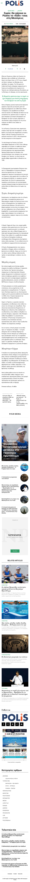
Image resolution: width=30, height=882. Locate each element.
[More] (24, 69)
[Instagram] (8, 724)
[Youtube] (21, 724)
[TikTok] (17, 724)
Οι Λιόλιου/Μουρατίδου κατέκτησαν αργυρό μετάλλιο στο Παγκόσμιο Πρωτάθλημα (14, 448)
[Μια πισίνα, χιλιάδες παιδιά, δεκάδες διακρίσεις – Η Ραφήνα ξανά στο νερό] (24, 467)
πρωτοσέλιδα (11, 762)
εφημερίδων (18, 762)
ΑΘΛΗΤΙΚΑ (4, 585)
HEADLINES (11, 10)
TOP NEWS (4, 688)
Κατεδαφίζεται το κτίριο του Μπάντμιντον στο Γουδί (10, 499)
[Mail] (12, 724)
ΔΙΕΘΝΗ (20, 10)
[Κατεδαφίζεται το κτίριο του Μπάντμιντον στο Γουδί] (24, 500)
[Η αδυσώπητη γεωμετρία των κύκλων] (24, 478)
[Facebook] (3, 724)
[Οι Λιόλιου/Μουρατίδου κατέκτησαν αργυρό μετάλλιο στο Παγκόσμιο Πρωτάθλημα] (15, 574)
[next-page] (25, 427)
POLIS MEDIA (9, 23)
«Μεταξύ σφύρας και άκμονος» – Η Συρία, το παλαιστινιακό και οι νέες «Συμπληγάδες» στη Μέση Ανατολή (21, 400)
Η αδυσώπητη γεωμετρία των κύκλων (14, 657)
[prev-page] (22, 427)
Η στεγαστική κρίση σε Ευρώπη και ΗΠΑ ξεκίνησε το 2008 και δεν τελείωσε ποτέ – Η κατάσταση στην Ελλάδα (9, 510)
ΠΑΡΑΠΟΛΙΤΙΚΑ (6, 654)
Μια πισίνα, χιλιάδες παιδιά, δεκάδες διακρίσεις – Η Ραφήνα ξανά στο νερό (10, 467)
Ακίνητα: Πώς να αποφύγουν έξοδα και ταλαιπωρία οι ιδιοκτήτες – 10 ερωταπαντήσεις (8, 399)
